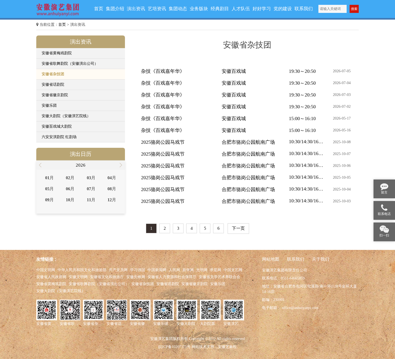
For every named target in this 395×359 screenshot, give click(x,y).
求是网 (215, 270)
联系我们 (295, 259)
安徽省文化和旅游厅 (107, 277)
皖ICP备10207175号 (174, 347)
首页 (62, 25)
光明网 (201, 270)
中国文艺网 (233, 270)
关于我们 (320, 259)
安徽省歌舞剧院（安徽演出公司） (70, 64)
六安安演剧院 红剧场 (59, 137)
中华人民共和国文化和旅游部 (82, 270)
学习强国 (137, 270)
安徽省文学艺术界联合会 (219, 277)
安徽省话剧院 (53, 84)
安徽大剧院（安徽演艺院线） (66, 116)
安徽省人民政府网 (51, 277)
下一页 (238, 228)
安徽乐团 (49, 105)
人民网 (174, 270)
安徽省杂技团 (53, 74)
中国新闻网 (157, 270)
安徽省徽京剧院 (55, 95)
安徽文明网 (78, 277)
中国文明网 (45, 270)
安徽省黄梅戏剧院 (57, 53)
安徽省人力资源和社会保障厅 (172, 277)
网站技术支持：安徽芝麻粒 (214, 347)
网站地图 (270, 259)
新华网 (188, 270)
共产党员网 (118, 270)
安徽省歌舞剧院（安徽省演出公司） (99, 284)
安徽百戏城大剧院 (57, 126)
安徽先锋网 (135, 277)
